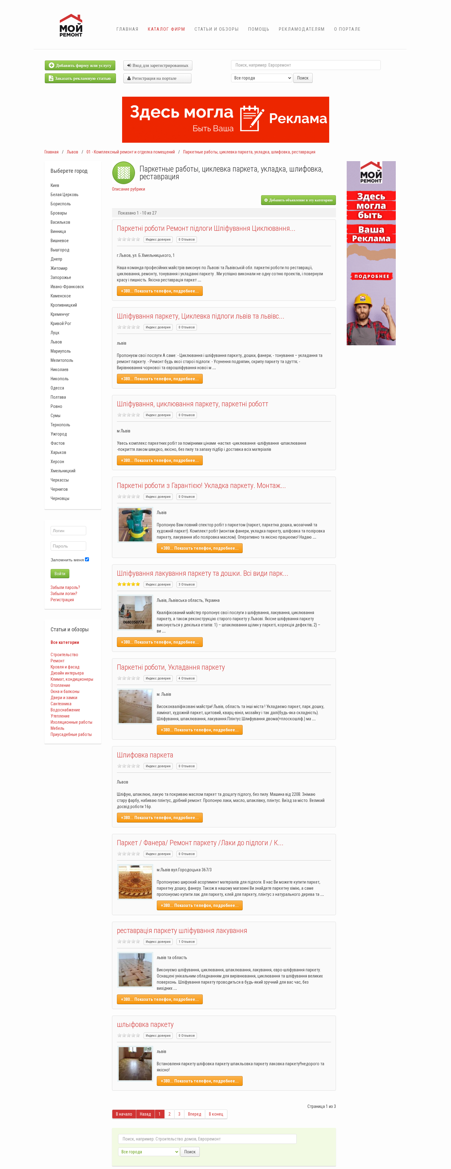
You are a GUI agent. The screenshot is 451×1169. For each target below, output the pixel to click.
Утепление (60, 716)
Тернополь (60, 424)
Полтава (58, 397)
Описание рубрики (128, 189)
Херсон (57, 461)
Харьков (58, 452)
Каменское (61, 295)
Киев (55, 185)
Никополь (60, 378)
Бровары (59, 213)
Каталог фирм (166, 29)
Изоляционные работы (71, 722)
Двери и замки (64, 697)
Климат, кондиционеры (72, 679)
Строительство (64, 654)
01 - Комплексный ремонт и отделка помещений (131, 151)
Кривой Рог (61, 323)
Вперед (194, 1114)
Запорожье (61, 277)
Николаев (59, 369)
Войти (60, 573)
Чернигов (59, 489)
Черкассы (60, 480)
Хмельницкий (63, 470)
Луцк (55, 332)
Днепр (56, 259)
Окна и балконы (65, 691)
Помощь (259, 29)
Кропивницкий (64, 305)
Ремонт (57, 660)
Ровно (56, 406)
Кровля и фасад (65, 666)
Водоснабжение (65, 709)
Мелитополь (62, 360)
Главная (128, 29)
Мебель (57, 728)
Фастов (58, 443)
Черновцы (60, 498)
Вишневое (60, 240)
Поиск (303, 77)
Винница (58, 231)
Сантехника (61, 703)
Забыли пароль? (65, 587)
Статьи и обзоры (217, 29)
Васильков (60, 222)
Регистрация (62, 599)
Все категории (65, 642)
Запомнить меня (67, 559)
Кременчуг (60, 314)
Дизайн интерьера (67, 673)
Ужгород (59, 434)
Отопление (60, 685)
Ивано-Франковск (67, 286)
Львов (72, 151)
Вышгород (60, 249)
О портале (347, 29)
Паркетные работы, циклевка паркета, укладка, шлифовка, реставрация (249, 151)
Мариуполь (61, 351)
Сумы (55, 415)
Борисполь (61, 203)
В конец (216, 1114)
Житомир (59, 268)
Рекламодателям (302, 29)
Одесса (57, 387)
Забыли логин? (64, 593)
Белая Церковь (65, 194)
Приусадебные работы (71, 734)
